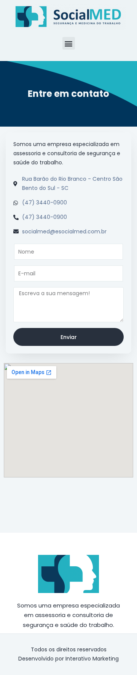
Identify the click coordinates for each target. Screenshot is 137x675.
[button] (68, 43)
